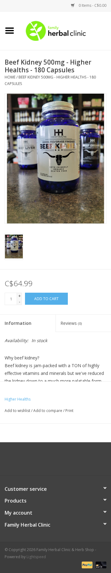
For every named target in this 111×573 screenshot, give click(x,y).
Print (69, 410)
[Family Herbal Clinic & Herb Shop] (65, 30)
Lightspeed (36, 556)
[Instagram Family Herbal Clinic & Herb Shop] (61, 461)
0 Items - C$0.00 (92, 5)
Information (18, 323)
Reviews (71, 323)
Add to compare (48, 410)
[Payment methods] (86, 564)
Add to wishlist (17, 410)
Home (10, 77)
